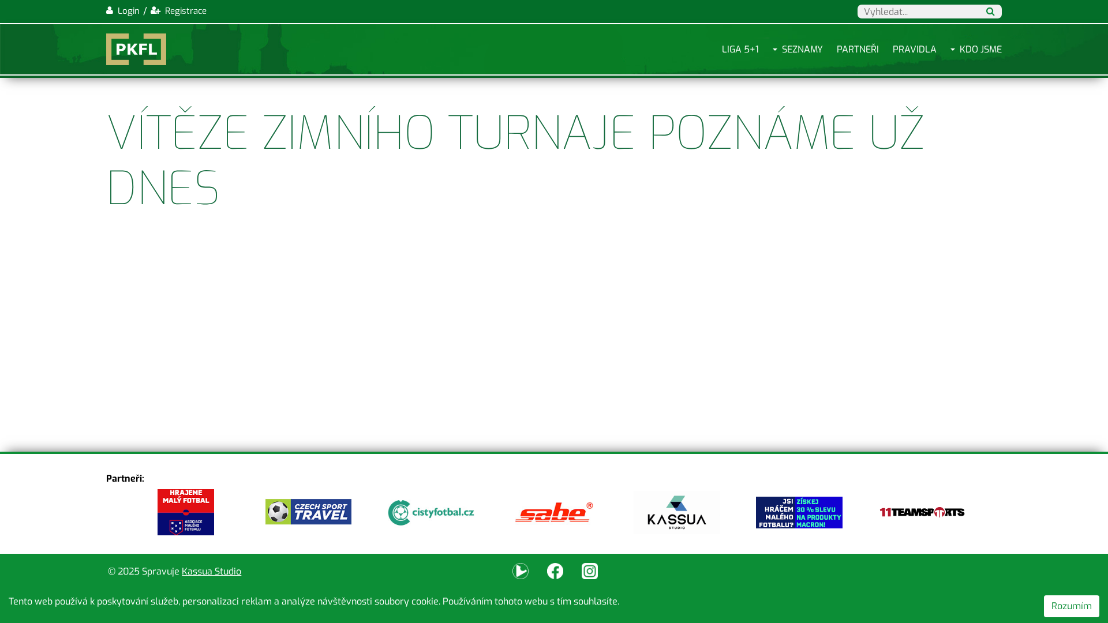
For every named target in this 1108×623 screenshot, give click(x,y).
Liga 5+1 (740, 49)
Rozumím (1071, 606)
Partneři (858, 49)
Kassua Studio (211, 571)
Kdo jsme (981, 49)
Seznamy (802, 49)
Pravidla (915, 49)
